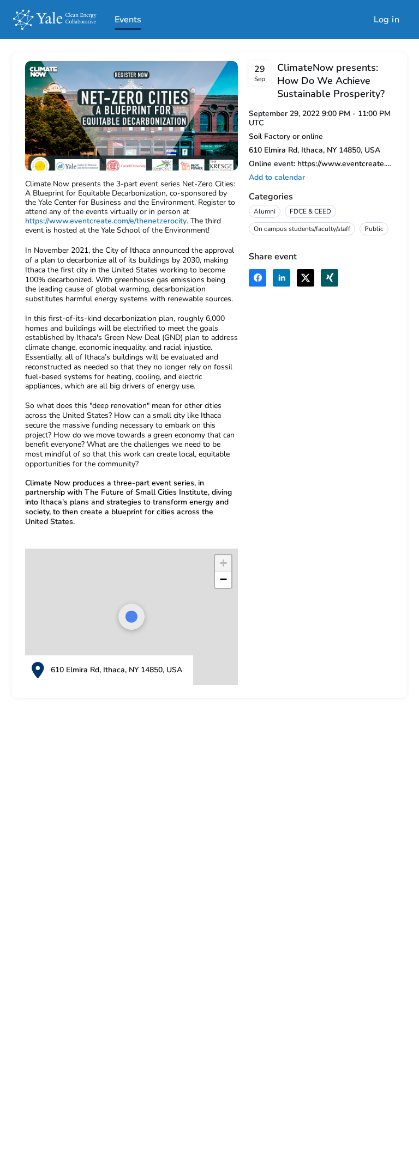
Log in (386, 20)
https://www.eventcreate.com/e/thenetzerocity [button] (345, 163)
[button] (277, 177)
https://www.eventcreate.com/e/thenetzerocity (106, 221)
